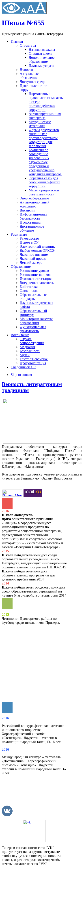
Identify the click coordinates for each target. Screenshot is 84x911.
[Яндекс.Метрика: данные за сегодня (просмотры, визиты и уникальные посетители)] (12, 493)
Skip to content (21, 375)
